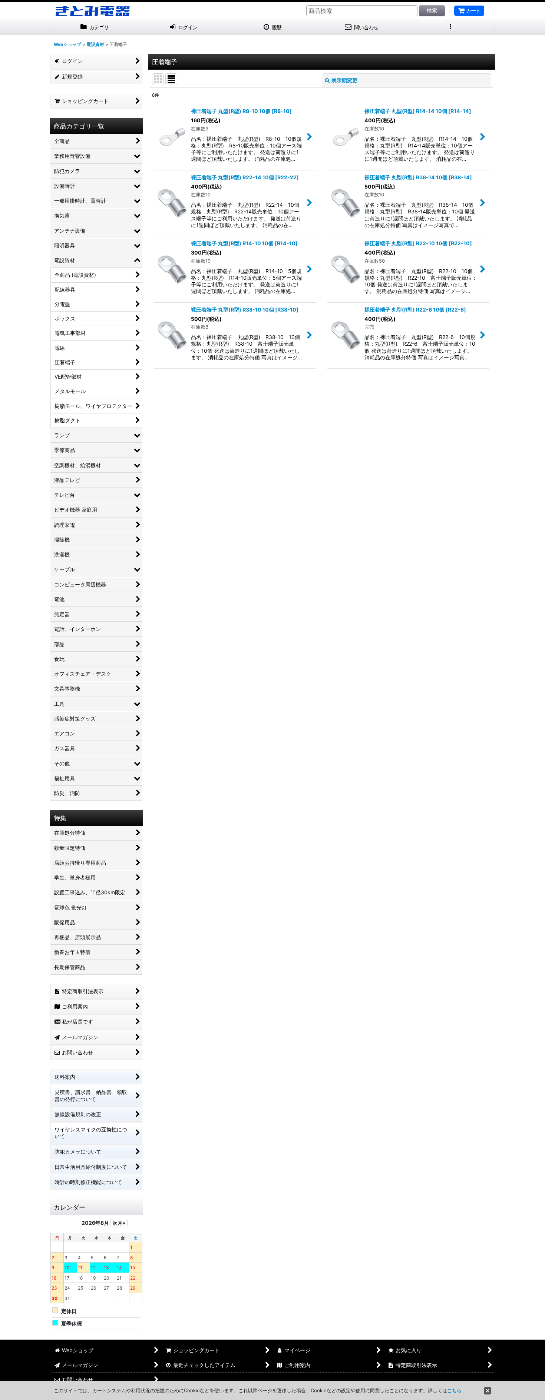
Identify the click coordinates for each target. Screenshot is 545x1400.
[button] (450, 27)
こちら (454, 1390)
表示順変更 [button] (344, 80)
